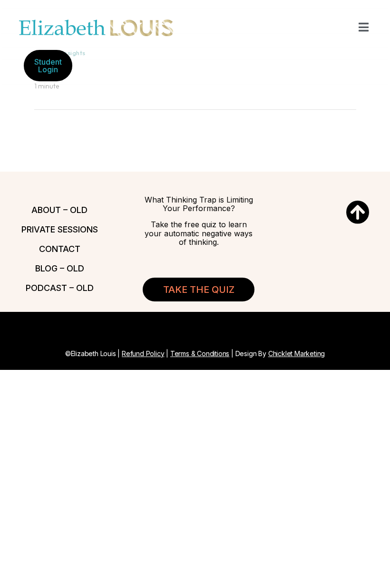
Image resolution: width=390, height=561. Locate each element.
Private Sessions (59, 229)
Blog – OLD (59, 268)
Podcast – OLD (60, 288)
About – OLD (59, 210)
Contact (59, 249)
